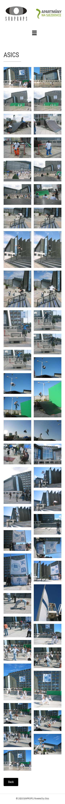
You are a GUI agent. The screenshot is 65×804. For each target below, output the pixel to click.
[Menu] (34, 33)
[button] (11, 782)
